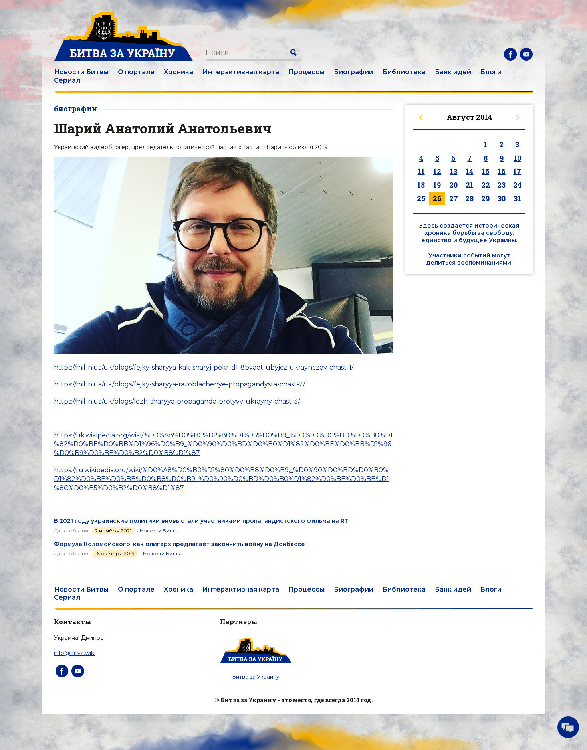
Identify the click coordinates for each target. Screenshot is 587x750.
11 (421, 171)
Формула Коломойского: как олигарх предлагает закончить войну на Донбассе (179, 544)
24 (517, 185)
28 (469, 198)
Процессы (306, 72)
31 (517, 198)
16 (502, 171)
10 (517, 158)
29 (485, 198)
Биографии (353, 72)
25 (421, 198)
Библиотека (404, 72)
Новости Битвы (81, 72)
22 (485, 185)
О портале (136, 72)
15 (485, 171)
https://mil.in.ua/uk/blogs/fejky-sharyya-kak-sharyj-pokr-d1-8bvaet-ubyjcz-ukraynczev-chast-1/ (203, 367)
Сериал (67, 80)
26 (437, 198)
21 (470, 185)
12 (437, 171)
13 (453, 171)
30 (502, 198)
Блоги (491, 72)
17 (517, 171)
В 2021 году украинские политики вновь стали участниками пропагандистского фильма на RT (201, 520)
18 (421, 185)
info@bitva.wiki (74, 653)
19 (437, 185)
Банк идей (453, 72)
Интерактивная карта (240, 72)
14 (469, 171)
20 (453, 185)
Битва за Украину (255, 676)
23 (501, 185)
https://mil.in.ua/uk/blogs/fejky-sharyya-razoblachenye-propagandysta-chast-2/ (179, 384)
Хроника (178, 72)
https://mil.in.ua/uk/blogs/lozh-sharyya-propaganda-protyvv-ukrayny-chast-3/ (177, 401)
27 (453, 198)
